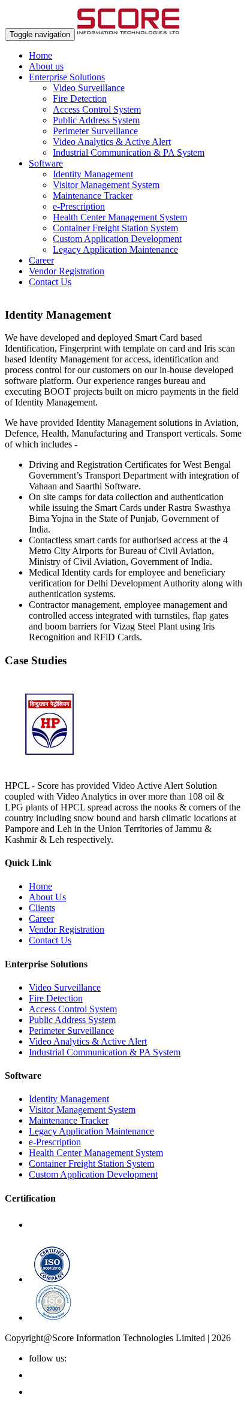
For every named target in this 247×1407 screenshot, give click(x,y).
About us (46, 66)
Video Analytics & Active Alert (112, 142)
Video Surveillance (89, 88)
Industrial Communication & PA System (128, 152)
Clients (42, 908)
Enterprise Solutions (67, 77)
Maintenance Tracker (92, 195)
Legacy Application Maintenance (115, 249)
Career (41, 260)
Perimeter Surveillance (95, 131)
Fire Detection (80, 98)
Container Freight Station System (115, 228)
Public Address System (96, 120)
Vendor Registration (66, 271)
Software (46, 163)
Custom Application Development (117, 239)
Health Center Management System (120, 217)
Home (40, 55)
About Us (47, 897)
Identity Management (93, 174)
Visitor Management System (106, 185)
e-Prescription (79, 206)
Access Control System (97, 109)
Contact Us (50, 282)
